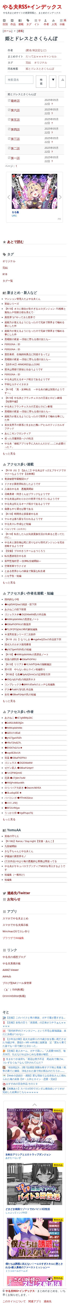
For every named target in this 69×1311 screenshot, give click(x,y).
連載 (21, 24)
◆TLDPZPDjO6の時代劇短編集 (21, 629)
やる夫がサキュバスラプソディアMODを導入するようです (35, 868)
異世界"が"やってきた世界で (20, 317)
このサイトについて (14, 1301)
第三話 (15, 139)
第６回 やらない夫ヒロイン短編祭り (25, 669)
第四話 (15, 129)
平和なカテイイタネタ (17, 384)
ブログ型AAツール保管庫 (17, 983)
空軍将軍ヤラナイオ (15, 566)
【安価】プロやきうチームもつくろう (25, 551)
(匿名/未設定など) (36, 50)
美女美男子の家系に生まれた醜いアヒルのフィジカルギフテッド (34, 426)
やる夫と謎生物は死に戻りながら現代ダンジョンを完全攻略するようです (34, 544)
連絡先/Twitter (18, 893)
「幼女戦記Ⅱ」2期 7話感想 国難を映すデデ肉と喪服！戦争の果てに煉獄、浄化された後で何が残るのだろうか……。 (34, 1069)
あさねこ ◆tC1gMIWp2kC (19, 717)
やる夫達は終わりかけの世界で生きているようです (32, 498)
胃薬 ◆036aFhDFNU (16, 757)
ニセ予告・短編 (13, 575)
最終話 (15, 101)
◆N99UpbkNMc (13, 727)
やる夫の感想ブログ (14, 957)
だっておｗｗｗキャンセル (41, 56)
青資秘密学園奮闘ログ (17, 479)
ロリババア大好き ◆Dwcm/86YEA (23, 787)
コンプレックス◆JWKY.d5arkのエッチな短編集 (30, 684)
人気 (54, 24)
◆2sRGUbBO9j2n (14, 722)
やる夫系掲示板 (12, 963)
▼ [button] (53, 79)
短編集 (8, 879)
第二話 (15, 148)
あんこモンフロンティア (18, 433)
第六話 (15, 110)
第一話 (15, 158)
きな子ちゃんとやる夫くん (19, 851)
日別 (5, 24)
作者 (46, 24)
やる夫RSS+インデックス (32, 6)
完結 (28, 62)
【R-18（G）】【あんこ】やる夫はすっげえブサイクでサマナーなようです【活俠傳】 (35, 472)
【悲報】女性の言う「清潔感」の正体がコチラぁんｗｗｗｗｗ (34, 1024)
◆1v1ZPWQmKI (13, 772)
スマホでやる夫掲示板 (15, 925)
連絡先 (48, 1301)
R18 (5, 274)
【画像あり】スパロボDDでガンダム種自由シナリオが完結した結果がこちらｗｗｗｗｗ (33, 1090)
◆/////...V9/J (11, 802)
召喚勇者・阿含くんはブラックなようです (27, 494)
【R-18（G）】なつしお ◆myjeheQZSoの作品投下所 (33, 639)
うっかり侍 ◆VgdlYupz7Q (19, 812)
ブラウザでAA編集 (13, 938)
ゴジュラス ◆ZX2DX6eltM (18, 762)
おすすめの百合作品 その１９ (22, 1083)
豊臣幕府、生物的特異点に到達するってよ (27, 354)
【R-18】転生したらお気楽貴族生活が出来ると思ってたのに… (34, 535)
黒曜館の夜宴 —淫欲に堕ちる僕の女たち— (28, 339)
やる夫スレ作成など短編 (18, 524)
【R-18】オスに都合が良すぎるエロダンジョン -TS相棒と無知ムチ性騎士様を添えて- (35, 310)
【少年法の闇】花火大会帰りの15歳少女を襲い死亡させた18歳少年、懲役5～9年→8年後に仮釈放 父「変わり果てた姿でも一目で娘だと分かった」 (34, 1043)
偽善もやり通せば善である (19, 508)
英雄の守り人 (12, 836)
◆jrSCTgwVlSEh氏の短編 (18, 649)
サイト (37, 22)
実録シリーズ (12, 303)
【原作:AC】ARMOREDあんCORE (22, 364)
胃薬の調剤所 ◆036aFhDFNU (20, 659)
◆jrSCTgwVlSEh (13, 737)
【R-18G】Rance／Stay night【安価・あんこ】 (30, 841)
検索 (41, 81)
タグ (28, 24)
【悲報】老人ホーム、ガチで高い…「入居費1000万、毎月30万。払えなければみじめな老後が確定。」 (34, 1052)
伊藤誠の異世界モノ (15, 856)
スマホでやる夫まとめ (15, 918)
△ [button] (62, 79)
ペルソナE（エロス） (16, 529)
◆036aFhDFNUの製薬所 (18, 624)
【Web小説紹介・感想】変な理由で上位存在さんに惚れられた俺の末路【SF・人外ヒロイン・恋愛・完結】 (34, 1077)
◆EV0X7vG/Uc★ (13, 747)
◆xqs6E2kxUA (12, 752)
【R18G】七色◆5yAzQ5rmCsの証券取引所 (27, 674)
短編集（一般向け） (15, 874)
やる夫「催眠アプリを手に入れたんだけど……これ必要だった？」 (35, 445)
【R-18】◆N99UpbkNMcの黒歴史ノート (27, 654)
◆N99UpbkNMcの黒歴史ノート (22, 619)
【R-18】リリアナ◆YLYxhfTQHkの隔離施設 (28, 664)
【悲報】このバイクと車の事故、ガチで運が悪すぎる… (35, 1017)
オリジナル (40, 62)
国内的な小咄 (12, 599)
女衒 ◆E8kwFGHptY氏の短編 (20, 694)
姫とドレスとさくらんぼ (40, 68)
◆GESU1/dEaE (12, 732)
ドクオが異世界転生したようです (22, 484)
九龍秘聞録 (11, 846)
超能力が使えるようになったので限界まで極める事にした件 (34, 418)
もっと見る (9, 453)
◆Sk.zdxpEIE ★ (13, 792)
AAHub (7, 976)
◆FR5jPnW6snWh (14, 782)
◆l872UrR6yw (12, 807)
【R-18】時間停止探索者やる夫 (21, 514)
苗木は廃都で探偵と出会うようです (24, 369)
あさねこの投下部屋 (15, 609)
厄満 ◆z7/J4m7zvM (15, 777)
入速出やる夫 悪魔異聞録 (19, 489)
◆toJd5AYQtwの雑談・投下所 (21, 604)
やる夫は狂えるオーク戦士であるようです (27, 379)
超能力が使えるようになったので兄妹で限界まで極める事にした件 (34, 324)
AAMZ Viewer (11, 970)
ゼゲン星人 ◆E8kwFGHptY (19, 767)
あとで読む (15, 241)
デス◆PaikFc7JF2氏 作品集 (19, 689)
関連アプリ (34, 1301)
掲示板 (63, 22)
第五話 (15, 120)
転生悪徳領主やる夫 (15, 556)
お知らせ (13, 899)
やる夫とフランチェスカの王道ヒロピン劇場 (28, 406)
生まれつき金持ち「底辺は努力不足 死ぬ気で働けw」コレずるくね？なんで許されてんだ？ (34, 1060)
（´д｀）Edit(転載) (13, 989)
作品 (13, 24)
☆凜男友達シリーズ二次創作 (20, 634)
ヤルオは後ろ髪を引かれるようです (24, 519)
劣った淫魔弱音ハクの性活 (19, 438)
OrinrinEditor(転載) (14, 996)
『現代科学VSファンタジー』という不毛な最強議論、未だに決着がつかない (34, 1032)
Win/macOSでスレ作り (16, 931)
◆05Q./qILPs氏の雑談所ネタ (20, 679)
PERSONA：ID (12, 344)
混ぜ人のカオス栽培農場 (18, 644)
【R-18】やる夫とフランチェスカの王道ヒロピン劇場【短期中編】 (33, 399)
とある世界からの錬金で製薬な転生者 (25, 571)
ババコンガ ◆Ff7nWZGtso (19, 797)
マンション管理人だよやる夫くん (22, 298)
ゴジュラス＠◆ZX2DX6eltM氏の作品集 (25, 614)
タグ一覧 (8, 280)
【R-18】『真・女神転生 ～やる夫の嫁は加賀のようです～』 (34, 391)
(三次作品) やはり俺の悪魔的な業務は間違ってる (31, 861)
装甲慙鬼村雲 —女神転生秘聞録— (23, 561)
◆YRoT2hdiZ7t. (13, 742)
